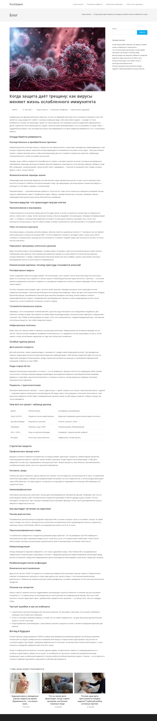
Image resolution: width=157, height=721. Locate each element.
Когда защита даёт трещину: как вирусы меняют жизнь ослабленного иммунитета (123, 14)
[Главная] (79, 14)
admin (14, 110)
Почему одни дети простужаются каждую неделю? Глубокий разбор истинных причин (90, 700)
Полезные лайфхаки (59, 110)
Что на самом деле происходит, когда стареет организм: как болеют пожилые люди (57, 700)
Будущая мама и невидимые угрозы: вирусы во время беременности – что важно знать (25, 700)
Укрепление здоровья (80, 110)
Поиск (114, 29)
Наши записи (42, 110)
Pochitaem (16, 4)
